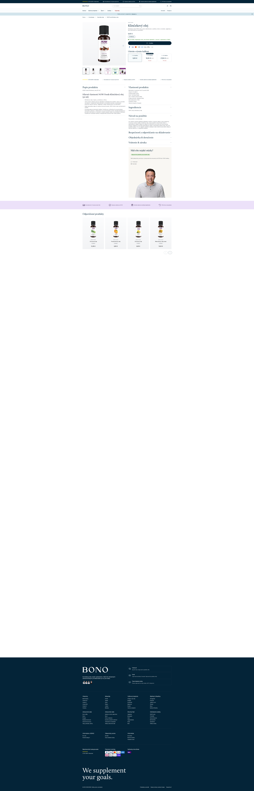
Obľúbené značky (155, 712)
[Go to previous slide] (166, 252)
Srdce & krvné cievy (87, 721)
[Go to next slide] (170, 252)
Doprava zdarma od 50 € (129, 1)
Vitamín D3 (85, 700)
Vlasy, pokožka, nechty (88, 723)
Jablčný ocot (153, 702)
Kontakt (163, 10)
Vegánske (130, 714)
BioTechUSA (152, 719)
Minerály (107, 696)
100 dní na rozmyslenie (166, 1)
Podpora (169, 10)
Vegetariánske (131, 719)
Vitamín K (85, 706)
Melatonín (130, 704)
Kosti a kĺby (85, 714)
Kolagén (129, 700)
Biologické (130, 716)
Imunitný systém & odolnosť (111, 719)
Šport (102, 10)
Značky (109, 10)
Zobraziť (134, 14)
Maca (151, 706)
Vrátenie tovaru (131, 739)
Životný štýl (131, 712)
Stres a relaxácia (108, 718)
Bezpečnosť (168, 787)
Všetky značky (153, 723)
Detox (84, 716)
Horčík (106, 698)
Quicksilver (152, 721)
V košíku (151, 43)
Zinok (106, 702)
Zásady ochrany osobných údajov (158, 787)
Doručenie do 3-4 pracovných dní (112, 1)
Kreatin (129, 706)
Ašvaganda (152, 698)
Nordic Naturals (153, 718)
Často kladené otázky (110, 737)
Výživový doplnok (92, 10)
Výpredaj (117, 10)
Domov (84, 10)
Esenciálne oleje (100, 17)
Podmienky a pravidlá (144, 787)
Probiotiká (130, 702)
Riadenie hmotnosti (87, 719)
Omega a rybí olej (131, 698)
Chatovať (135, 161)
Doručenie (130, 735)
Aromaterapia (91, 17)
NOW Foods (130, 22)
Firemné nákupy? (86, 737)
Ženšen (151, 704)
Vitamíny (85, 696)
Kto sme (84, 735)
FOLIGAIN (152, 716)
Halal (129, 718)
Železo (106, 704)
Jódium (106, 706)
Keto (129, 723)
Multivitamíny (85, 698)
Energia (84, 718)
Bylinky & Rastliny (155, 696)
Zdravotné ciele (87, 712)
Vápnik (106, 700)
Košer (129, 721)
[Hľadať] (140, 6)
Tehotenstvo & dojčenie (110, 721)
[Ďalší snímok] (123, 46)
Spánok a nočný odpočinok (111, 714)
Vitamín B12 (85, 704)
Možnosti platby (131, 737)
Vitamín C (85, 702)
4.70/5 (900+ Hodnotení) (93, 1)
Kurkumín (152, 700)
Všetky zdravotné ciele (110, 723)
